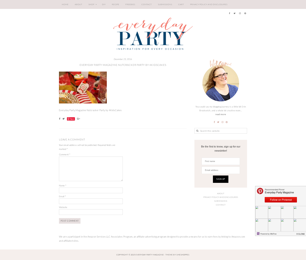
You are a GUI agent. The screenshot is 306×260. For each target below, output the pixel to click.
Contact (146, 4)
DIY (104, 4)
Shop (91, 4)
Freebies (130, 4)
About (78, 4)
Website (63, 207)
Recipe (115, 4)
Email (62, 196)
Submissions (165, 4)
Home (65, 4)
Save (72, 119)
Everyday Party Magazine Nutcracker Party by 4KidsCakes (123, 64)
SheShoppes (182, 255)
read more (220, 114)
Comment (64, 154)
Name (62, 185)
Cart (181, 4)
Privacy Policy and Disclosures (208, 4)
